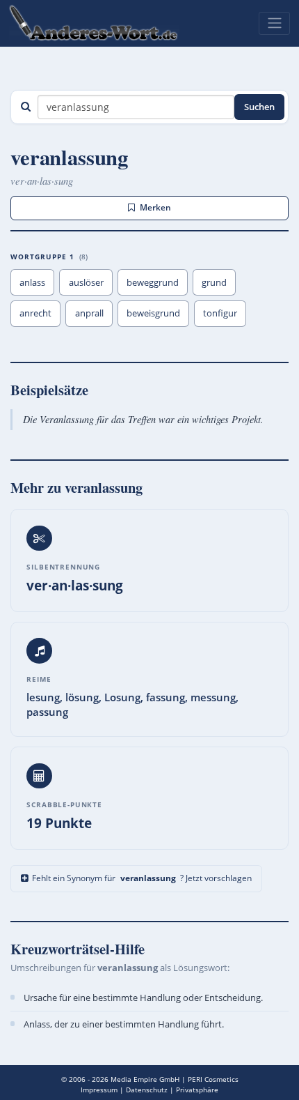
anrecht (35, 313)
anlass (32, 282)
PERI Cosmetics (213, 1079)
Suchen (259, 106)
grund (214, 282)
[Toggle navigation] (274, 23)
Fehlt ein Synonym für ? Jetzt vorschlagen (142, 878)
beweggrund (153, 282)
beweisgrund (153, 313)
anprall (89, 313)
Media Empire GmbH (145, 1079)
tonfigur (220, 313)
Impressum (99, 1089)
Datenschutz (147, 1089)
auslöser (86, 282)
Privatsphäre (197, 1089)
